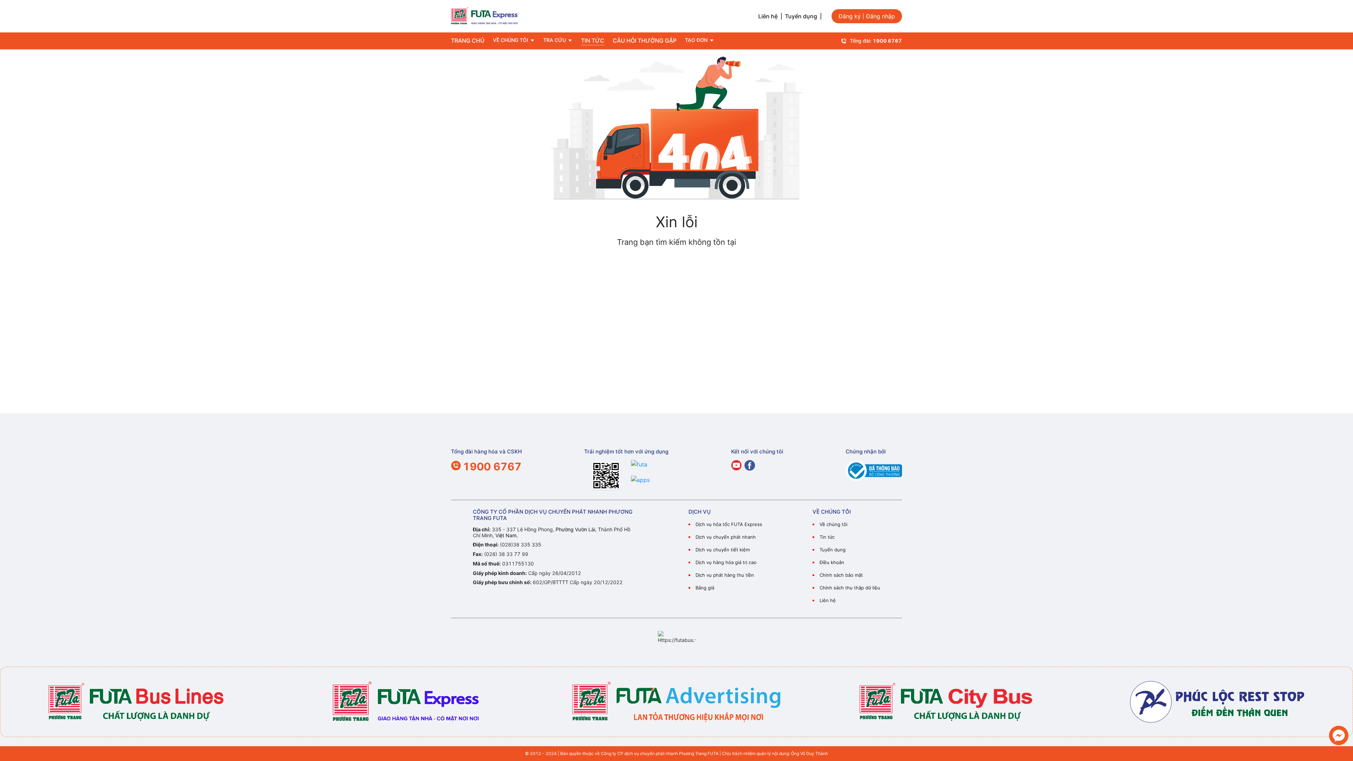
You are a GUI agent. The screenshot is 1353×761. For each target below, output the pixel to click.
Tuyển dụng (801, 16)
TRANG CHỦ (467, 40)
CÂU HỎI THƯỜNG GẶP (644, 40)
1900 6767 (887, 41)
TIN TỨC (592, 40)
